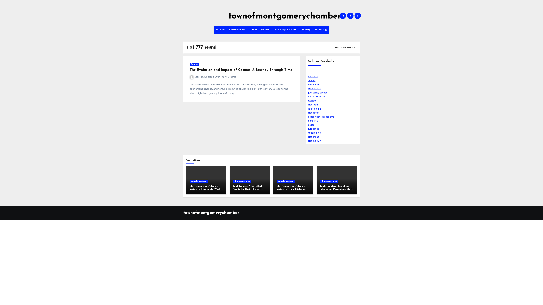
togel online (314, 132)
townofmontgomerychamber (284, 16)
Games (253, 30)
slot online (313, 137)
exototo (312, 100)
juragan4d (313, 129)
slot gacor (313, 112)
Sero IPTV (313, 76)
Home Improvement (285, 30)
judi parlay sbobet (317, 92)
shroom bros (314, 88)
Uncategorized (198, 181)
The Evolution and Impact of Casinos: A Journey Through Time (241, 70)
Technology (321, 30)
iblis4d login (314, 108)
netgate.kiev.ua (316, 96)
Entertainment (237, 30)
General (265, 30)
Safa (197, 77)
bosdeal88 (313, 84)
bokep (311, 125)
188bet (311, 80)
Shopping (305, 30)
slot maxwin (314, 141)
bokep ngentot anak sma (321, 117)
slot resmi (313, 104)
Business (220, 30)
